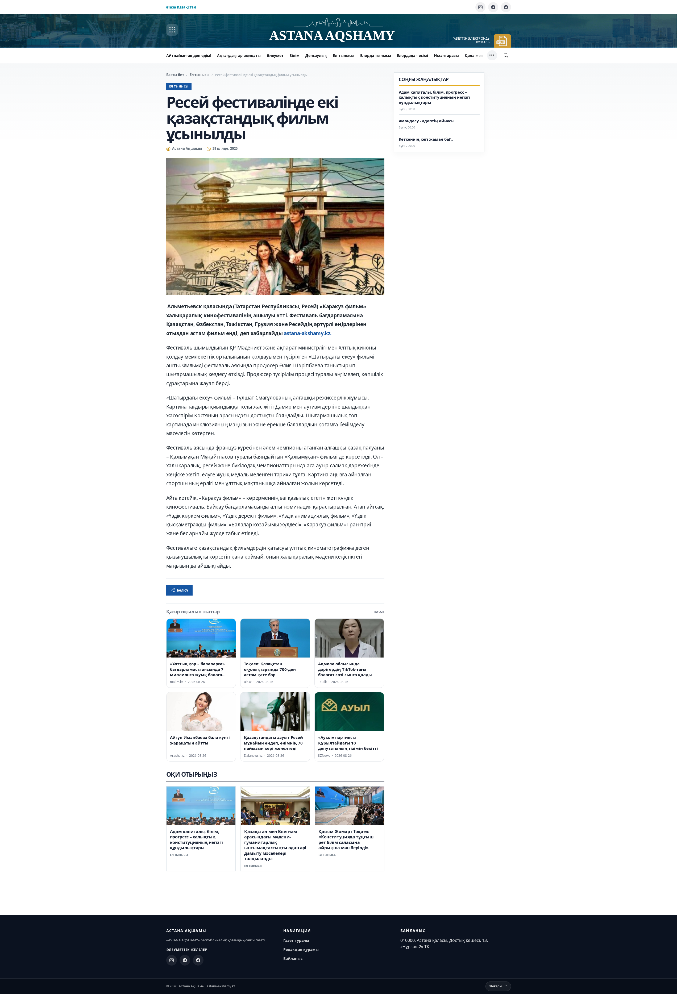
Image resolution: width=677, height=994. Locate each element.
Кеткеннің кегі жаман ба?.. (426, 139)
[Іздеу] (506, 55)
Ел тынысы (343, 55)
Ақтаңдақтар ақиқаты (239, 55)
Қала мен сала (479, 55)
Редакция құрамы (301, 949)
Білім (294, 55)
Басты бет (175, 74)
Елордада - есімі (412, 55)
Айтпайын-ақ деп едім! (188, 55)
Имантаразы (446, 55)
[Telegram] (493, 7)
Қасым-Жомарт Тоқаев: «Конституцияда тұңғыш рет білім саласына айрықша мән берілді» (345, 840)
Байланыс (292, 958)
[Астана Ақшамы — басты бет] (338, 30)
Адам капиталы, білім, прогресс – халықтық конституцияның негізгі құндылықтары (196, 840)
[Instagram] (480, 7)
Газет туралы (296, 940)
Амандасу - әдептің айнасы (427, 120)
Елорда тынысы (375, 55)
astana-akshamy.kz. (307, 333)
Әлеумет (275, 55)
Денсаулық (316, 55)
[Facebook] (506, 7)
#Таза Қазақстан (181, 7)
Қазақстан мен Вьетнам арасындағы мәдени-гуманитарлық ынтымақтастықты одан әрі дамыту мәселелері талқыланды (275, 845)
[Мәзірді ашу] (172, 30)
